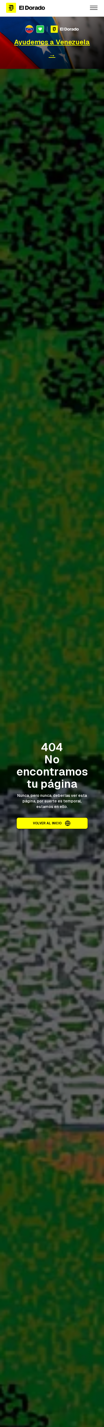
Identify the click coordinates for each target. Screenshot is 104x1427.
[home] (43, 8)
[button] (94, 8)
